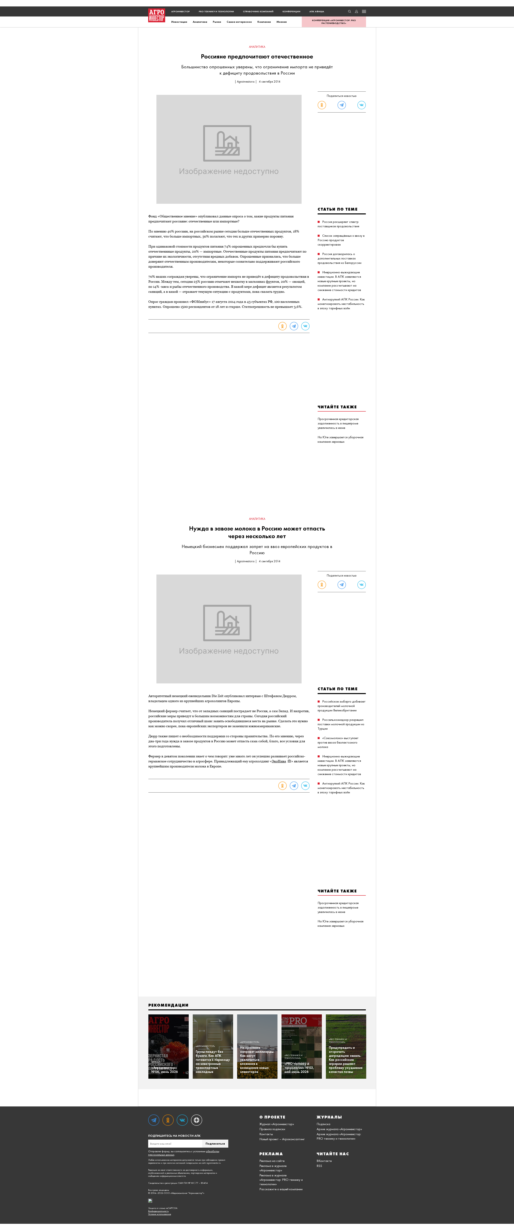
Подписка (323, 1124)
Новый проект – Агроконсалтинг (282, 1139)
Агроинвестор (180, 11)
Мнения (281, 22)
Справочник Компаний (258, 11)
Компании (264, 22)
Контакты (266, 1134)
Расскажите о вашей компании (281, 1189)
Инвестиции (179, 22)
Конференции (291, 11)
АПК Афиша (316, 11)
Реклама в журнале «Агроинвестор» (273, 1167)
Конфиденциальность (158, 1211)
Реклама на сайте (272, 1160)
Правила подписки (272, 1129)
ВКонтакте (324, 1160)
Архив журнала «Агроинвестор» (339, 1129)
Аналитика (200, 22)
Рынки (217, 22)
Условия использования (159, 1214)
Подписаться (215, 1143)
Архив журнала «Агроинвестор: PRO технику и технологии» (339, 1136)
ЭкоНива (279, 761)
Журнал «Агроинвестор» (276, 1124)
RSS (319, 1165)
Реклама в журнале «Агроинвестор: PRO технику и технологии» (281, 1179)
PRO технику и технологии (216, 11)
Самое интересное (239, 22)
